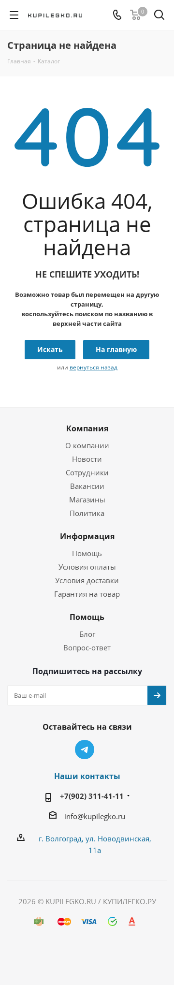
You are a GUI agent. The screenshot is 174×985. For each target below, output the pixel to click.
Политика (87, 513)
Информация (87, 536)
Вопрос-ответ (87, 647)
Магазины (87, 499)
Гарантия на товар (87, 594)
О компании (87, 445)
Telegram (84, 749)
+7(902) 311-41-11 (92, 796)
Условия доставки (87, 580)
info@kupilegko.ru (94, 816)
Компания (87, 428)
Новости (87, 459)
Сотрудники (87, 472)
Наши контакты (87, 776)
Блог (87, 634)
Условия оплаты (87, 567)
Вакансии (87, 486)
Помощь (87, 553)
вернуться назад (93, 367)
